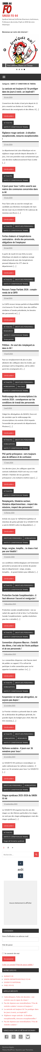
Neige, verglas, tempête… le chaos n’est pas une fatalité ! (20, 550)
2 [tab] (19, 69)
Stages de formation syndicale (14, 841)
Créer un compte (8, 964)
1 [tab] (16, 69)
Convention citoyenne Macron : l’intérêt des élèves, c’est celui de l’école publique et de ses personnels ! (20, 645)
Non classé (21, 386)
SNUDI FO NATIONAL (12, 982)
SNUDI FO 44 (10, 16)
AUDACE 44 (8, 976)
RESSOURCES (8, 331)
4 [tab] (24, 69)
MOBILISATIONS (9, 386)
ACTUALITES (8, 123)
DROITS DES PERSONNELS (24, 226)
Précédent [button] (5, 50)
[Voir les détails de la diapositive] (22, 50)
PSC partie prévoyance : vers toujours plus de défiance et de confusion (19, 455)
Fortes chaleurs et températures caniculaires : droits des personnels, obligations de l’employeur (18, 239)
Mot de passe (7, 945)
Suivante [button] (36, 50)
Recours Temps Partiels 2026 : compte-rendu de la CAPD (19, 291)
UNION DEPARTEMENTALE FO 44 (17, 979)
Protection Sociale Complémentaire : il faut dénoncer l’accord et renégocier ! (19, 597)
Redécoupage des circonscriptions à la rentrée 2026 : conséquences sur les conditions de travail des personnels (19, 399)
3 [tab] (21, 69)
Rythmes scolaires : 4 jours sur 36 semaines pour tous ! (17, 750)
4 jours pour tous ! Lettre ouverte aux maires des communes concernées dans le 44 (20, 189)
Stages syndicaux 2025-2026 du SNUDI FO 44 (19, 797)
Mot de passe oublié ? (25, 964)
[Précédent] (20, 863)
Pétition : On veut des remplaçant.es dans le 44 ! (18, 346)
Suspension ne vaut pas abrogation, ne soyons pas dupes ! (19, 698)
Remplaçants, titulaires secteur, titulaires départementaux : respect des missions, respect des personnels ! (19, 504)
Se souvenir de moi (11, 953)
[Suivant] (20, 875)
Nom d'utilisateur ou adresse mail (15, 936)
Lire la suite (8, 116)
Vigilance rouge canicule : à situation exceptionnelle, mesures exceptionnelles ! (20, 136)
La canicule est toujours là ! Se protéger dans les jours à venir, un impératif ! (20, 90)
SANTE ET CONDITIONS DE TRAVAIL (16, 127)
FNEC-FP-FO (9, 985)
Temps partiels (9, 339)
